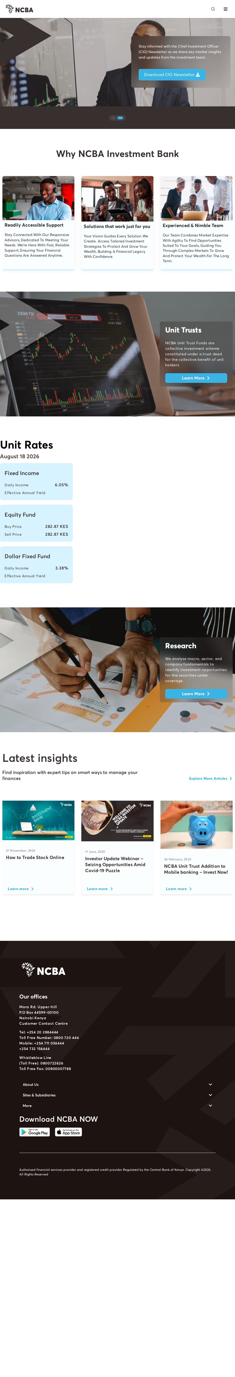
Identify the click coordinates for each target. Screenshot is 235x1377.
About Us (31, 1084)
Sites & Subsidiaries (39, 1095)
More (27, 1105)
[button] (225, 9)
